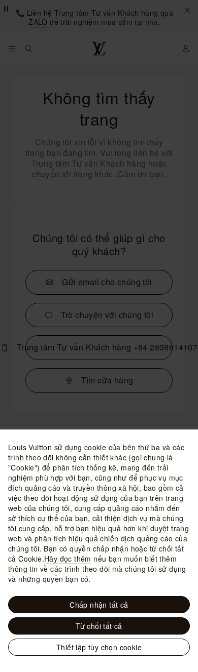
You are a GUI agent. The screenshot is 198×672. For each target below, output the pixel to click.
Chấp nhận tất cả (99, 605)
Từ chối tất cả (99, 626)
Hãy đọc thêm (67, 559)
